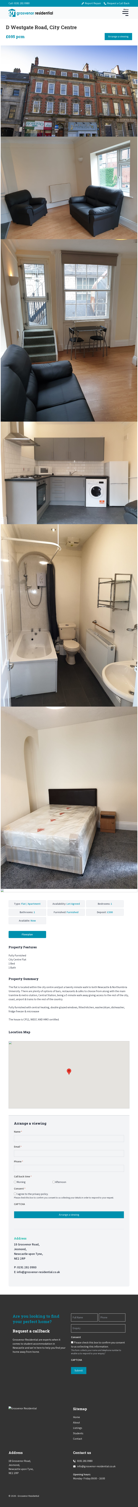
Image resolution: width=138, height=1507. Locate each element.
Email (18, 1146)
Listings (77, 1428)
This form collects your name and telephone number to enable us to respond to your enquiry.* (96, 1352)
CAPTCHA (19, 1204)
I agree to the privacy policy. (32, 1194)
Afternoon (60, 1182)
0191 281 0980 (22, 3)
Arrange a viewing (118, 36)
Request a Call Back (118, 3)
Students (78, 1433)
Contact (77, 1438)
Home (76, 1417)
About (76, 1422)
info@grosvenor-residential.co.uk (38, 1272)
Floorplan (27, 934)
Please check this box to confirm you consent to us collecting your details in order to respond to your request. (64, 1197)
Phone (18, 1161)
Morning (21, 1182)
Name (18, 1131)
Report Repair (93, 3)
